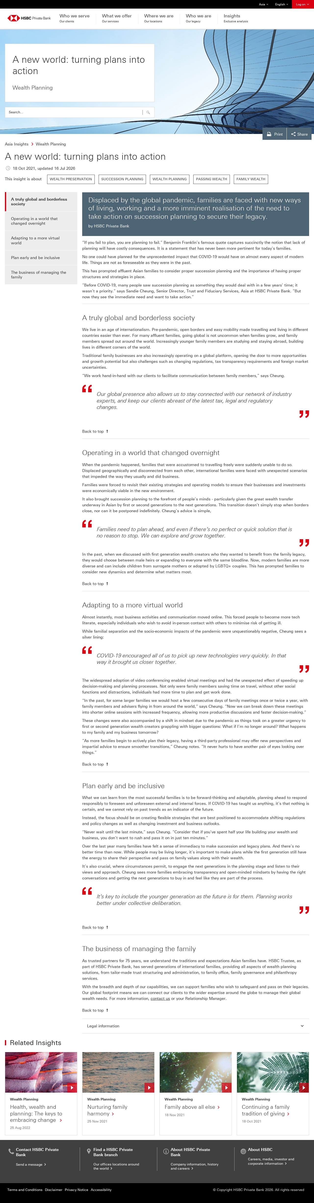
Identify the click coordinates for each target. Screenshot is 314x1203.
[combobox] (80, 112)
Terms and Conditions (24, 1190)
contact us (160, 998)
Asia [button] (265, 5)
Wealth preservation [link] (71, 179)
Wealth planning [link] (170, 179)
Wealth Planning (24, 1099)
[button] (148, 112)
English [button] (282, 5)
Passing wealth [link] (211, 179)
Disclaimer (53, 1190)
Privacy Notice (76, 1190)
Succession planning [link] (122, 179)
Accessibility (101, 1190)
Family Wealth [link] (250, 179)
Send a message (29, 1165)
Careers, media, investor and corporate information (271, 1161)
